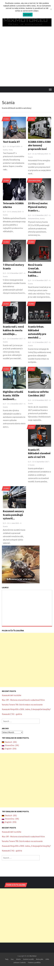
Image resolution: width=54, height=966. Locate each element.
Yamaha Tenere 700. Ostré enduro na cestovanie (22, 701)
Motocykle (39, 956)
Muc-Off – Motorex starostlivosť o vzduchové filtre (23, 696)
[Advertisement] (27, 55)
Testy (6, 956)
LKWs (47, 956)
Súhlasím (27, 15)
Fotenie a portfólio (34, 959)
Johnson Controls (19, 959)
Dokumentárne (35, 177)
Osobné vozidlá (28, 956)
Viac (12, 956)
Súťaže (18, 956)
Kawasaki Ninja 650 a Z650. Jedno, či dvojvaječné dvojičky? (26, 706)
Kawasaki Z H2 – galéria (12, 710)
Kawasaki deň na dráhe (11, 692)
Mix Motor (33, 953)
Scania (6, 116)
